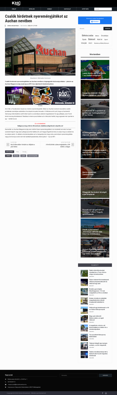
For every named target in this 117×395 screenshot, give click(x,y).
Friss (17, 151)
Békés (97, 36)
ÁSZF (31, 387)
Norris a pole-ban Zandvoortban (89, 173)
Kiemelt (49, 9)
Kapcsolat (67, 9)
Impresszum (11, 387)
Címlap (14, 9)
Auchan (16, 155)
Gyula (84, 39)
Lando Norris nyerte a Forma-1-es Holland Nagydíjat (94, 74)
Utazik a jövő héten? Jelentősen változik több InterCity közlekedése (92, 232)
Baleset (91, 39)
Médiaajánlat (37, 387)
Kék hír (99, 39)
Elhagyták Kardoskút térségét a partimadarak (94, 193)
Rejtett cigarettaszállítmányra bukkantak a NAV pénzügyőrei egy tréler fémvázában (94, 251)
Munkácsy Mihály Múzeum (101, 43)
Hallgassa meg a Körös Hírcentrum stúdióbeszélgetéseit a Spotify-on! (40, 126)
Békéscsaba (87, 35)
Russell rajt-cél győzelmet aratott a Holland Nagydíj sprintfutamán (93, 212)
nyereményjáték (32, 155)
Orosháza (104, 36)
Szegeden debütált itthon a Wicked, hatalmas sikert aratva (94, 94)
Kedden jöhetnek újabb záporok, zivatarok (91, 134)
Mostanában (95, 54)
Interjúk (32, 9)
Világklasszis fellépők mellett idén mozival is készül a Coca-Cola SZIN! (94, 152)
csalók (23, 155)
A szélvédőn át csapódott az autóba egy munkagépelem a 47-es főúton (93, 113)
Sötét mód (85, 9)
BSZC (90, 43)
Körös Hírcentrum (13, 25)
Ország (24, 151)
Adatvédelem (25, 387)
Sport (106, 39)
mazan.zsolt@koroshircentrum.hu (17, 384)
